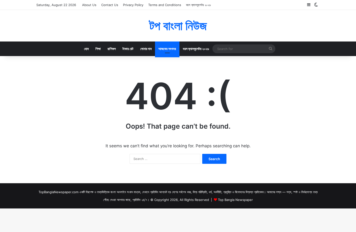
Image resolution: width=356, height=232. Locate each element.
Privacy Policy (133, 5)
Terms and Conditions (164, 5)
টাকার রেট (128, 49)
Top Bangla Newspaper (235, 200)
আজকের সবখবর (167, 49)
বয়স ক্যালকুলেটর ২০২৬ (198, 5)
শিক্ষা (98, 49)
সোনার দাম (146, 49)
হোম (86, 49)
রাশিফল (112, 49)
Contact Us (109, 5)
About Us (89, 5)
